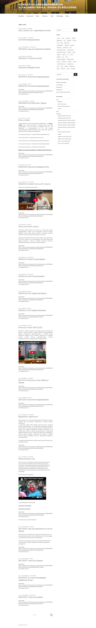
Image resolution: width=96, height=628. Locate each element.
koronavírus (65, 47)
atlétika (73, 38)
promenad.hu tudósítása (24, 508)
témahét (69, 61)
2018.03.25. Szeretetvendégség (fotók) (33, 167)
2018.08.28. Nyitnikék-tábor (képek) (32, 103)
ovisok (71, 54)
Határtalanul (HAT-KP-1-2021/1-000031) (66, 120)
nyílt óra (63, 54)
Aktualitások (21, 16)
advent (58, 38)
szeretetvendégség (61, 59)
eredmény (69, 40)
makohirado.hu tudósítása (24, 505)
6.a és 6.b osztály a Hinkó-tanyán (63, 92)
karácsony (59, 47)
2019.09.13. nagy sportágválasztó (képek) (34, 49)
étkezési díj (72, 66)
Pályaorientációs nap (26, 459)
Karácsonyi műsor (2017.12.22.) (30, 327)
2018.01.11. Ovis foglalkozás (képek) (32, 310)
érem (62, 66)
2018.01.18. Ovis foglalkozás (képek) (32, 293)
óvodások (63, 68)
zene (58, 66)
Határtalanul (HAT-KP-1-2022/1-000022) (66, 122)
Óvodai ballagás (59, 84)
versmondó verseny (61, 63)
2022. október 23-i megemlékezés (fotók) (34, 30)
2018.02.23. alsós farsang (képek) (31, 276)
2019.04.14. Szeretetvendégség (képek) (33, 77)
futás (61, 42)
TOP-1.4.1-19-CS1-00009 (63, 143)
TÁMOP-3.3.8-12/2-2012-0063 (64, 138)
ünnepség (73, 68)
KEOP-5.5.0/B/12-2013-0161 (64, 131)
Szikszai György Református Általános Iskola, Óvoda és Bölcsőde (47, 6)
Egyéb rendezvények (62, 104)
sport (66, 56)
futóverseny (66, 42)
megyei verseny (70, 49)
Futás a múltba (24, 120)
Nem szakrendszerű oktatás (64, 106)
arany (63, 38)
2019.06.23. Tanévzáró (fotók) (30, 58)
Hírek (57, 111)
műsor (73, 52)
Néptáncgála (59, 87)
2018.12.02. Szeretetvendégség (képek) (33, 86)
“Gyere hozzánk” (30, 16)
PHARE (59, 134)
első (64, 40)
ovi (67, 54)
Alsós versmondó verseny (28, 227)
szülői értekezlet (70, 59)
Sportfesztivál (59, 89)
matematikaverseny (61, 49)
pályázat (59, 56)
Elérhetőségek (60, 16)
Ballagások (60, 101)
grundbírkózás (60, 45)
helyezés (72, 45)
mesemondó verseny (61, 52)
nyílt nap (58, 54)
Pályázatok (44, 16)
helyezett (67, 45)
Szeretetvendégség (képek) (29, 40)
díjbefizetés (59, 40)
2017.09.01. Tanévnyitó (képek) (30, 561)
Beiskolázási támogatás (61, 82)
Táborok (59, 108)
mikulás (69, 52)
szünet (58, 61)
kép (70, 47)
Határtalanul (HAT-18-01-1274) (64, 115)
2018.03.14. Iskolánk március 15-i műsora (34, 184)
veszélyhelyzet (70, 63)
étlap (58, 68)
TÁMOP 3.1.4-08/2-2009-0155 (64, 136)
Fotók (52, 16)
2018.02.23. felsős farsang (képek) (31, 259)
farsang (74, 40)
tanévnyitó (64, 61)
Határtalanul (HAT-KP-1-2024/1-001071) (66, 127)
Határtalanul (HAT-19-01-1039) (64, 118)
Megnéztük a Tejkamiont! (28, 417)
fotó (58, 42)
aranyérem (68, 38)
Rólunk (37, 16)
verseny (74, 61)
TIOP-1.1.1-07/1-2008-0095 (64, 141)
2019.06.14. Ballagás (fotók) (29, 68)
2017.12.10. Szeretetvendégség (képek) (33, 400)
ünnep (68, 68)
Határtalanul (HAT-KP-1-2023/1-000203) (66, 125)
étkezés (66, 66)
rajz (63, 56)
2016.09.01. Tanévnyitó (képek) (30, 597)
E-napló (67, 16)
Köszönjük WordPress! (22, 624)
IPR (58, 129)
